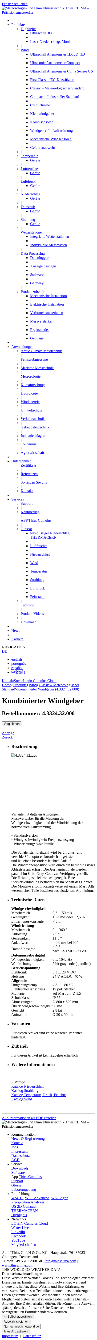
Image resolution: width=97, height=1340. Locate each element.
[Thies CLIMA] (48, 12)
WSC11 (17, 1198)
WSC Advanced (37, 1198)
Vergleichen (12, 724)
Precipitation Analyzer (27, 1202)
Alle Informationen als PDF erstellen (29, 1118)
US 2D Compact (23, 1206)
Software (18, 1172)
